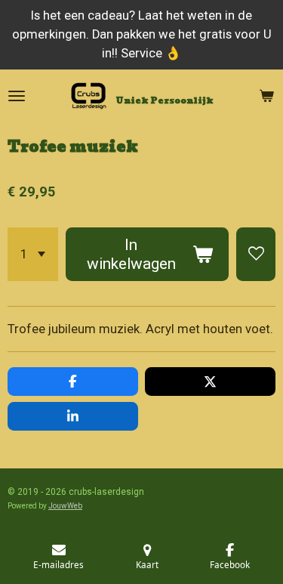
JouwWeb (65, 506)
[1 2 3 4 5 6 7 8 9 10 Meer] (33, 254)
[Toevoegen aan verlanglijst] (255, 254)
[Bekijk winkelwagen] (266, 96)
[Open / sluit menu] (16, 96)
